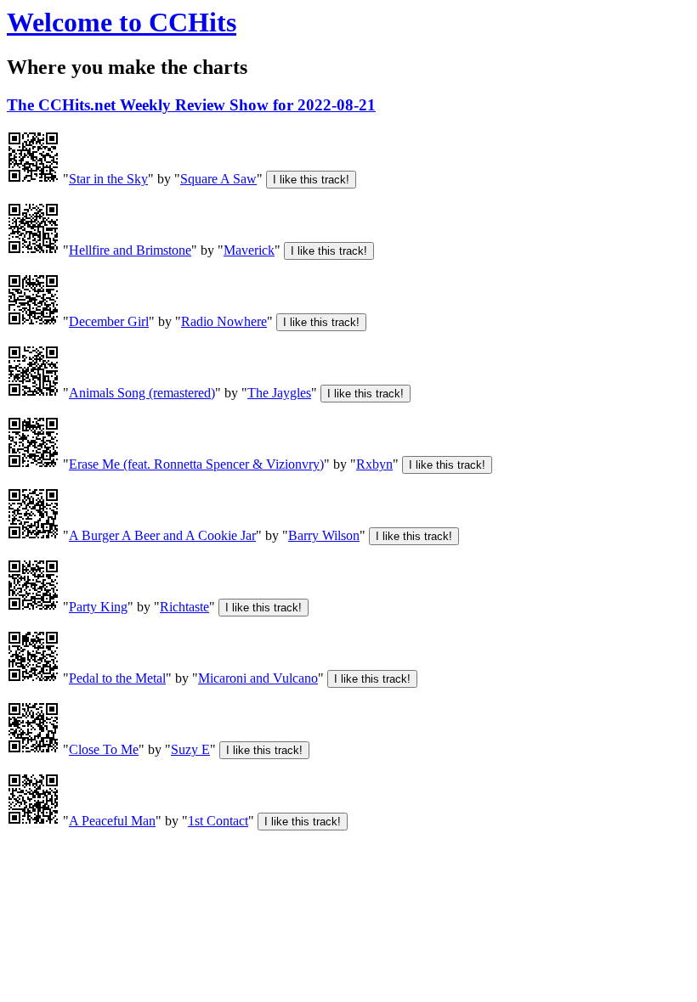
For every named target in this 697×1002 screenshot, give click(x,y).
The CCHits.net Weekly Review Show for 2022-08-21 (191, 105)
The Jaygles (279, 393)
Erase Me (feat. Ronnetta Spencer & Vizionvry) (196, 464)
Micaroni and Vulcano (258, 678)
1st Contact (218, 820)
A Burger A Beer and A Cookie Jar (162, 535)
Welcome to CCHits (121, 22)
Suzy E (190, 749)
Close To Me (104, 749)
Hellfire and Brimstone (130, 250)
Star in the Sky (108, 179)
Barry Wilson (324, 535)
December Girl (109, 321)
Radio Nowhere (224, 321)
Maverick (249, 250)
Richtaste (184, 607)
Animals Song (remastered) (142, 393)
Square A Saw (218, 179)
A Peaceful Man (112, 820)
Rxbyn (374, 464)
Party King (98, 607)
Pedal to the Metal (117, 678)
